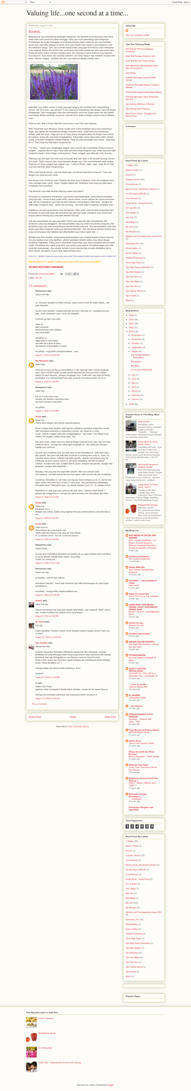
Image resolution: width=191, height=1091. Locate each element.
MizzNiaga (130, 222)
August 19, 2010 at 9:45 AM (47, 698)
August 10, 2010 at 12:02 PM (48, 637)
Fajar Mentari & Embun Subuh (144, 730)
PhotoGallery (132, 248)
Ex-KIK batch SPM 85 (136, 194)
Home (73, 717)
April (133, 387)
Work (128, 300)
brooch (129, 175)
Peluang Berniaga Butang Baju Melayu (144, 92)
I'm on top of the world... (142, 369)
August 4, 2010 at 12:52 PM (47, 355)
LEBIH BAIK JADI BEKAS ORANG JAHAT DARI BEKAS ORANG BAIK (143, 607)
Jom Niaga (131, 73)
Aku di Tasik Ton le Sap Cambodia (144, 596)
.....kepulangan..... (137, 799)
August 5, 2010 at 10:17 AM (47, 563)
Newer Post (35, 717)
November (136, 339)
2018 (131, 315)
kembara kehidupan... (140, 556)
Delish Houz (135, 741)
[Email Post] (61, 274)
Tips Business (132, 277)
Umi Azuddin (41, 643)
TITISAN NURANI (137, 655)
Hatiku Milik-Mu (137, 567)
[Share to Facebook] (74, 273)
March (134, 391)
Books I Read (132, 170)
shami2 (38, 600)
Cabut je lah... (144, 421)
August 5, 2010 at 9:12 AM (46, 497)
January (135, 399)
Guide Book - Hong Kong (137, 203)
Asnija (38, 416)
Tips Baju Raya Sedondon (138, 267)
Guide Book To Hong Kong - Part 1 (148, 443)
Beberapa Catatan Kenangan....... (138, 795)
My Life (39, 278)
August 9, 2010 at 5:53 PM (46, 616)
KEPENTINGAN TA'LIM (139, 732)
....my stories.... (136, 706)
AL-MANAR (134, 695)
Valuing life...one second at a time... (77, 12)
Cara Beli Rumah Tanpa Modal (140, 61)
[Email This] (66, 273)
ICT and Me (131, 208)
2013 (131, 319)
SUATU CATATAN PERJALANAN (137, 669)
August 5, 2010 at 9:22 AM (46, 518)
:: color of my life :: (138, 684)
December (136, 335)
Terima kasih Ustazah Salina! (141, 743)
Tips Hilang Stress (134, 291)
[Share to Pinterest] (77, 273)
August (135, 351)
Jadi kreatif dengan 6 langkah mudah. (148, 465)
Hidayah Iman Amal (138, 765)
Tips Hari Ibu (132, 286)
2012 (131, 323)
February (136, 395)
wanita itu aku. (136, 623)
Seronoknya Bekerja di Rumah (140, 104)
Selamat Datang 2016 (138, 687)
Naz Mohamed (41, 361)
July (133, 375)
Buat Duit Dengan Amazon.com (140, 56)
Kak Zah (130, 217)
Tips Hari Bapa (133, 281)
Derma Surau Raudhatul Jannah (141, 189)
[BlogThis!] (69, 273)
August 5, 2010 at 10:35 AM (47, 595)
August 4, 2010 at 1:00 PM (46, 382)
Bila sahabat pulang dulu (139, 559)
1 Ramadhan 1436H (137, 698)
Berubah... (136, 365)
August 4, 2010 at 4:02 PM (46, 411)
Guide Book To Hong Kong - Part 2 (148, 485)
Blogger (110, 1085)
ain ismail (39, 622)
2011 (131, 327)
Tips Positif (131, 295)
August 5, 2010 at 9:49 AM (46, 539)
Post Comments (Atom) (78, 726)
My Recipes (131, 231)
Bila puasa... (137, 361)
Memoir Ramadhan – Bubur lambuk (144, 756)
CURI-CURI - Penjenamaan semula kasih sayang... (60, 1062)
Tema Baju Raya (133, 262)
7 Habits (129, 165)
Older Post (110, 717)
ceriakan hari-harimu (139, 633)
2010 (131, 331)
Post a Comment (39, 704)
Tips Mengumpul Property (138, 109)
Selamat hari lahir (136, 625)
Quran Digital (132, 253)
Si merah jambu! (45, 1048)
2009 (131, 404)
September (137, 347)
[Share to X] (72, 273)
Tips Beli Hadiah (133, 272)
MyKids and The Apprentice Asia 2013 (143, 236)
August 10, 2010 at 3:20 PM (47, 677)
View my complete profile (137, 35)
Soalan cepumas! (45, 1018)
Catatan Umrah (133, 179)
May (133, 383)
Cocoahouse (132, 184)
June (134, 379)
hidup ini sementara (139, 594)
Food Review (132, 198)
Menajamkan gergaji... (148, 505)
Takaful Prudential (134, 258)
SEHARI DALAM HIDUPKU (142, 642)
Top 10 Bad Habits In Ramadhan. (141, 356)
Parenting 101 (132, 243)
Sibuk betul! (134, 585)
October (135, 343)
